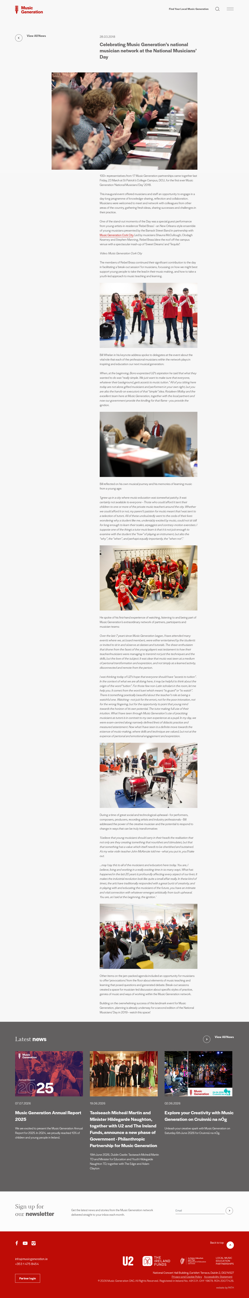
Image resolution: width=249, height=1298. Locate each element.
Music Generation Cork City (116, 235)
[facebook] (17, 1243)
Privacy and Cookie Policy (187, 1276)
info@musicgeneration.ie (31, 1259)
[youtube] (26, 1243)
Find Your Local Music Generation (189, 9)
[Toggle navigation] (230, 9)
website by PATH (225, 1287)
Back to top (217, 1242)
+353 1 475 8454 (27, 1264)
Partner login (27, 1278)
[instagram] (33, 1243)
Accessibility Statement (218, 1276)
